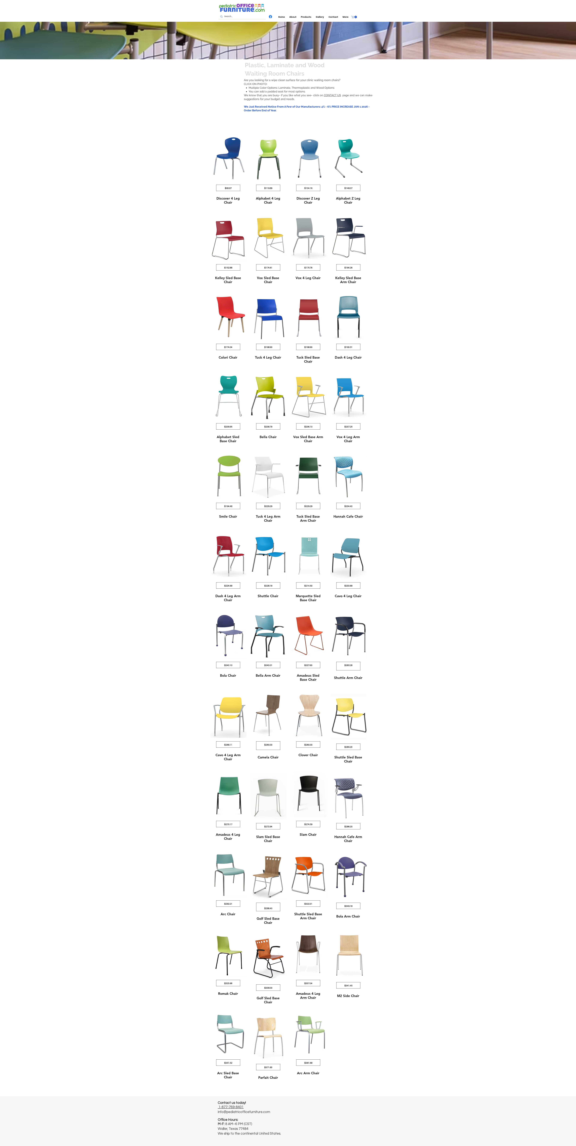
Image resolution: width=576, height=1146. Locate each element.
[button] (306, 17)
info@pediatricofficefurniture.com (244, 1112)
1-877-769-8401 (231, 1107)
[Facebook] (270, 17)
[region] (228, 173)
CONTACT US (332, 95)
